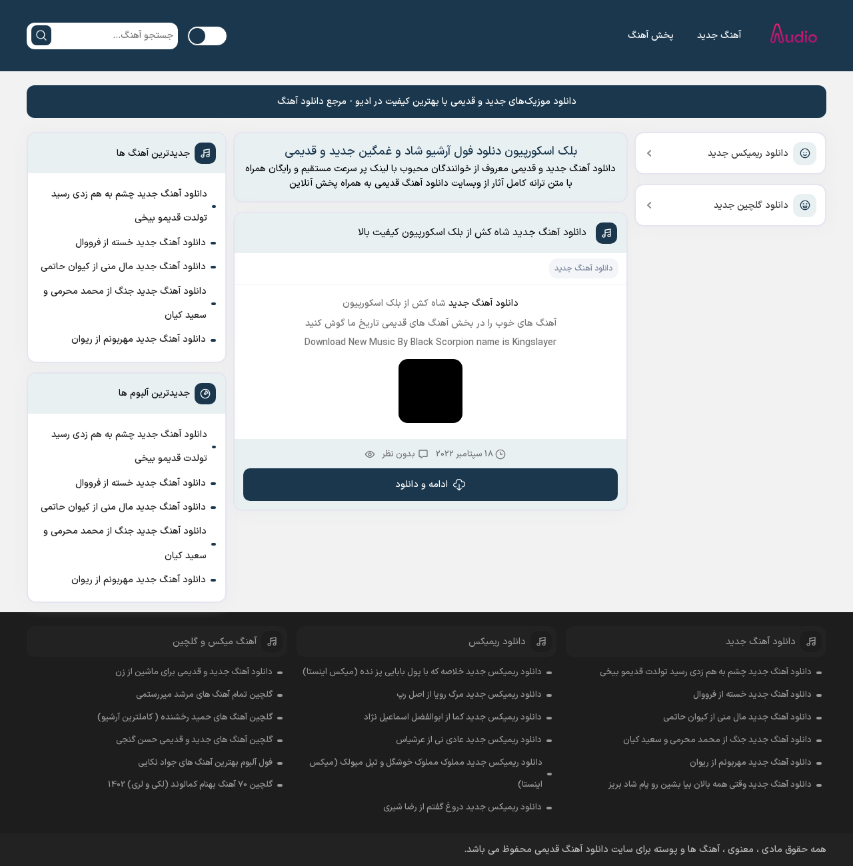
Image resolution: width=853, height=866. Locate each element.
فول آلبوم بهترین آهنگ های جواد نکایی (205, 762)
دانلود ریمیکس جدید (748, 154)
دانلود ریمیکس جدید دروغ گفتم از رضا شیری (462, 807)
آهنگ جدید (719, 36)
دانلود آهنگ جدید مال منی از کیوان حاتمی (123, 267)
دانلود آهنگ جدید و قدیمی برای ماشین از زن (194, 672)
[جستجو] (41, 35)
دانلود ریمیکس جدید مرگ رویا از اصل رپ (469, 694)
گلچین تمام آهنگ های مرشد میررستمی (204, 694)
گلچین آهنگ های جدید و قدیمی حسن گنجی (194, 740)
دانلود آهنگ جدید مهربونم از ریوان (138, 339)
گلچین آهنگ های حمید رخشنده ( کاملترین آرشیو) (185, 717)
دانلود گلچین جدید (751, 206)
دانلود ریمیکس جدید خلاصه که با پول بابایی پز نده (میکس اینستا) (422, 672)
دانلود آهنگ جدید (583, 268)
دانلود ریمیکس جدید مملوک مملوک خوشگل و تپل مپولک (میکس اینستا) (425, 774)
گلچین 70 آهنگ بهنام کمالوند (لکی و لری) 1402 (190, 784)
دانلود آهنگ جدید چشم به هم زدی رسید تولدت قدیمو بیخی (129, 206)
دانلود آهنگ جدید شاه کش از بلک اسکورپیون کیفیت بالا (472, 232)
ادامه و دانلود (421, 485)
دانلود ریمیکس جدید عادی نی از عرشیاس (469, 740)
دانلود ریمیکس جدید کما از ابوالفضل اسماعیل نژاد (453, 717)
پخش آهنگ (651, 36)
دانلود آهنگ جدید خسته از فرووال (140, 243)
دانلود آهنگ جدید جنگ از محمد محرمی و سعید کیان (125, 303)
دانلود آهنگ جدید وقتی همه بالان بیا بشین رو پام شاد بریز (710, 784)
